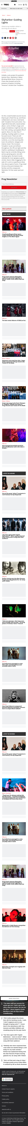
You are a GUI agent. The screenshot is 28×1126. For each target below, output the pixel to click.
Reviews (12, 31)
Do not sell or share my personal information (13, 1112)
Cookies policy (5, 1099)
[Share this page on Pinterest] (10, 38)
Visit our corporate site (8, 1074)
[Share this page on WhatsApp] (8, 38)
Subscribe (20, 4)
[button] (2, 4)
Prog (17, 32)
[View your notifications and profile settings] (14, 4)
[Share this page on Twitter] (5, 38)
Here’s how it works (18, 43)
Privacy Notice (22, 193)
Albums (9, 15)
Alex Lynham (20, 30)
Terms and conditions (7, 1092)
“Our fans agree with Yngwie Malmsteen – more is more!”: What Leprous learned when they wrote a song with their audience (15, 1038)
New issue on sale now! (16, 8)
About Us (4, 1085)
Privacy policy (5, 1096)
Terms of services (20, 192)
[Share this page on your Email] (16, 38)
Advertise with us (6, 1109)
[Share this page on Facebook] (2, 38)
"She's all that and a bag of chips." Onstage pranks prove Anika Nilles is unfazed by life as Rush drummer (15, 1062)
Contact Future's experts (8, 1089)
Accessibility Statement (8, 1102)
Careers (4, 1106)
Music (3, 15)
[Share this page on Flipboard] (13, 38)
